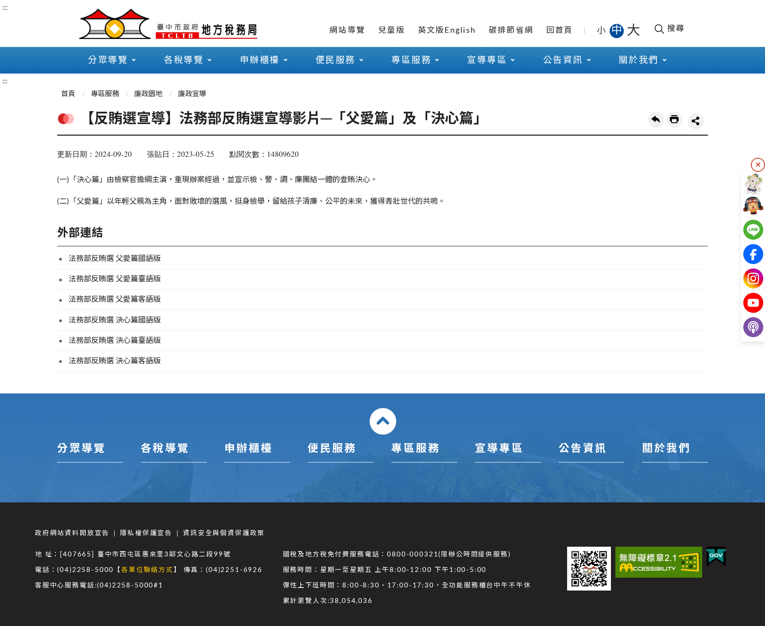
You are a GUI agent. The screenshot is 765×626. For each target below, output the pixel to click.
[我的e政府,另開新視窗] (716, 557)
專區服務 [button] (411, 60)
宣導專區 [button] (487, 60)
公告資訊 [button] (563, 60)
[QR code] (589, 569)
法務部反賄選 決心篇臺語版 (115, 340)
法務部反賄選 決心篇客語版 (115, 361)
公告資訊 (583, 448)
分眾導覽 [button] (108, 60)
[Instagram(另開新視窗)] (746, 278)
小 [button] (602, 30)
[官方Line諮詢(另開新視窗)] (746, 230)
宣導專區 (499, 448)
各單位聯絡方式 (147, 570)
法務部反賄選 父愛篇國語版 (115, 258)
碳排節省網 (511, 31)
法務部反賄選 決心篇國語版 (115, 320)
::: (5, 7)
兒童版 (391, 31)
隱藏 (758, 165)
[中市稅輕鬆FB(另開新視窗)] (746, 254)
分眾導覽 (81, 448)
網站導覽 (347, 31)
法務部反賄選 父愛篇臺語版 (115, 279)
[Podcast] (746, 327)
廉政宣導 (192, 93)
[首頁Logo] (168, 23)
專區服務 (105, 93)
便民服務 (332, 448)
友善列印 (675, 120)
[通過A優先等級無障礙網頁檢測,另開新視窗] (658, 562)
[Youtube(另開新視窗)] (746, 303)
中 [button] (617, 30)
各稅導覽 (165, 448)
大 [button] (633, 30)
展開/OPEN (383, 421)
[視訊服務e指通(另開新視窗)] (746, 205)
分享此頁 (696, 121)
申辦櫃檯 (248, 448)
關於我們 (666, 448)
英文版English (447, 31)
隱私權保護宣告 (146, 533)
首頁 (68, 93)
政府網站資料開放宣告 (72, 533)
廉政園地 (148, 93)
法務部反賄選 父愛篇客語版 (115, 299)
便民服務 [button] (335, 60)
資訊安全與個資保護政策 (224, 533)
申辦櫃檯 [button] (260, 60)
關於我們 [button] (639, 60)
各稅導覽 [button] (184, 60)
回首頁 (559, 31)
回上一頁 (656, 120)
